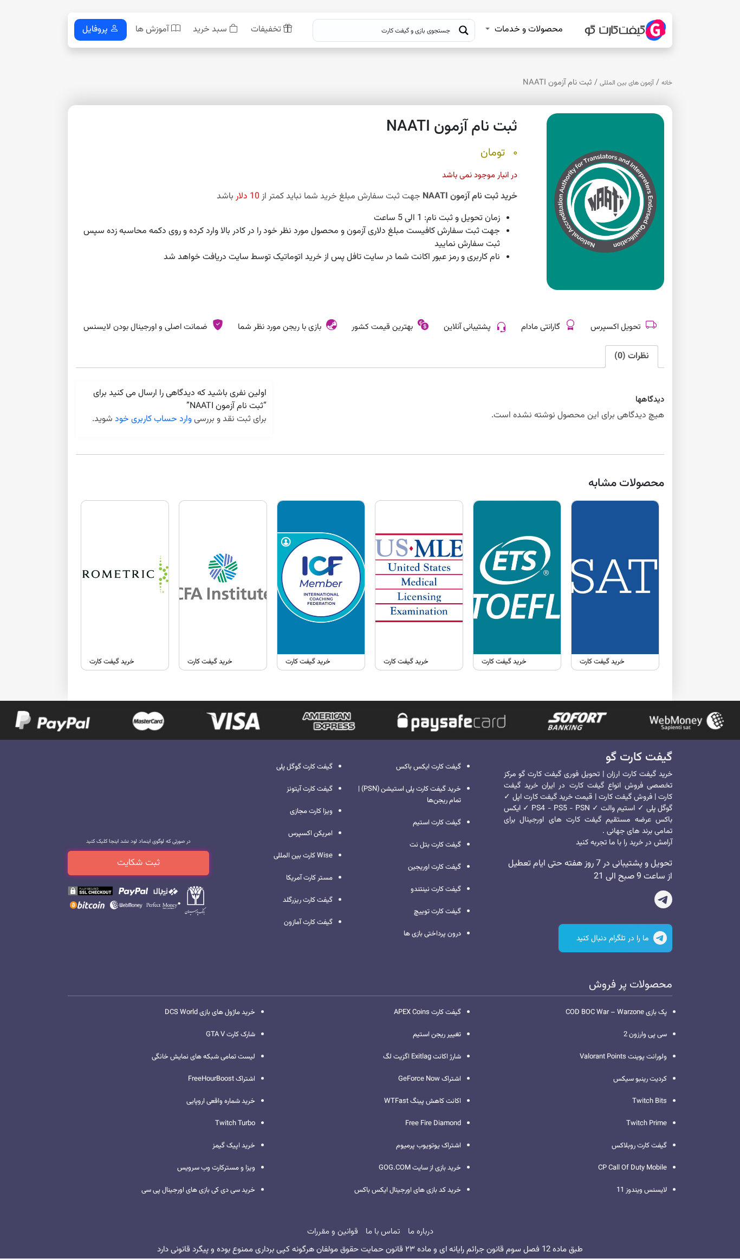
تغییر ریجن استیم (437, 1034)
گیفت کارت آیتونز (310, 789)
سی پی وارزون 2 (645, 1034)
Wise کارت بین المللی (303, 855)
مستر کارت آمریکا (309, 878)
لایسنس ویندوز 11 (641, 1190)
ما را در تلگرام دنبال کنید (613, 939)
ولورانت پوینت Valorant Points (623, 1056)
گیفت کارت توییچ (437, 911)
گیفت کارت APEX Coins (427, 1012)
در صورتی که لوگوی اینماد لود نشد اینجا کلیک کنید (138, 841)
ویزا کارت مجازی (311, 811)
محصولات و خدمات (529, 29)
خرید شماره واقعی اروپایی (220, 1101)
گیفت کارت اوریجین (434, 867)
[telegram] (663, 902)
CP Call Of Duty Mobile (632, 1168)
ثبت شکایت (138, 863)
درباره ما (420, 1231)
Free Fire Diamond (433, 1123)
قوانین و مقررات (332, 1231)
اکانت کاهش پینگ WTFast (422, 1101)
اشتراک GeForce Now (429, 1079)
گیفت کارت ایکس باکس (428, 766)
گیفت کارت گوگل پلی (304, 766)
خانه (666, 83)
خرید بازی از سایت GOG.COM (420, 1168)
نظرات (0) (631, 356)
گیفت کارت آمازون (308, 922)
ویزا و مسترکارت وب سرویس (216, 1168)
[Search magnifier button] (463, 30)
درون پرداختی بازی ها (432, 933)
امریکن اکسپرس (310, 833)
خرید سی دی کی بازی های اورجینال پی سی (198, 1190)
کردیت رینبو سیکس (640, 1079)
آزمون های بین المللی (627, 83)
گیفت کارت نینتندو (436, 889)
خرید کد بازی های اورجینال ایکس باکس (407, 1190)
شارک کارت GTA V (230, 1034)
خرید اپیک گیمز (233, 1145)
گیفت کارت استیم (437, 822)
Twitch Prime (646, 1123)
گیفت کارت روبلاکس (639, 1145)
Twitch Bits (649, 1101)
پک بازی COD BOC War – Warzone (616, 1012)
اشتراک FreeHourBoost (221, 1079)
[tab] (631, 356)
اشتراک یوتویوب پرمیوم (428, 1145)
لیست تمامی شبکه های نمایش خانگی (203, 1056)
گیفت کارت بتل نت (435, 845)
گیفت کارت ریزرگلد (308, 900)
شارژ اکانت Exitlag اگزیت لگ (422, 1056)
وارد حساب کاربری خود (153, 419)
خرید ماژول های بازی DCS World (210, 1012)
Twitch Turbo (235, 1123)
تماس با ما (383, 1231)
